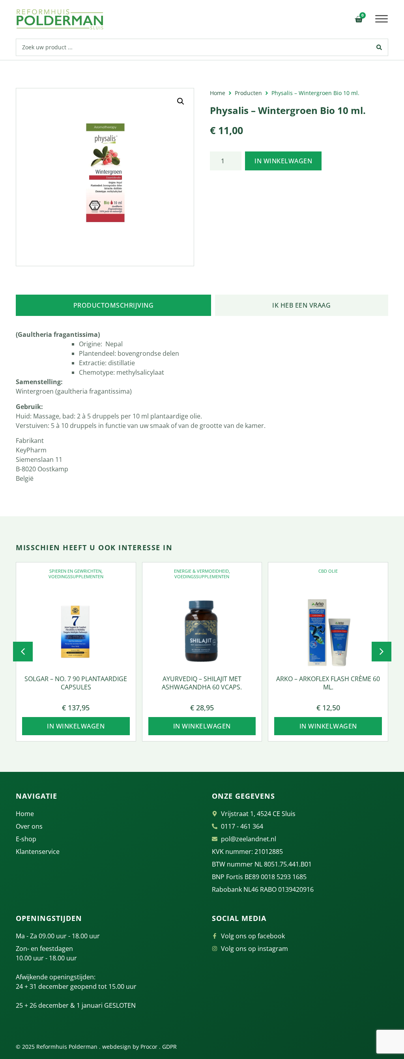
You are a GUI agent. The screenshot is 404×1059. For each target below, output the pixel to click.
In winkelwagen (283, 161)
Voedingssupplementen (76, 576)
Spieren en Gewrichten (75, 571)
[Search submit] (379, 47)
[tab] (113, 305)
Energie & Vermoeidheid (201, 571)
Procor (148, 1046)
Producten (248, 93)
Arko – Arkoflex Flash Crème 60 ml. (328, 682)
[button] (382, 19)
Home (217, 93)
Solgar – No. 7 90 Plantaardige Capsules (75, 682)
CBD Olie (328, 571)
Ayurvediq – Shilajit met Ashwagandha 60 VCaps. (202, 682)
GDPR (169, 1046)
